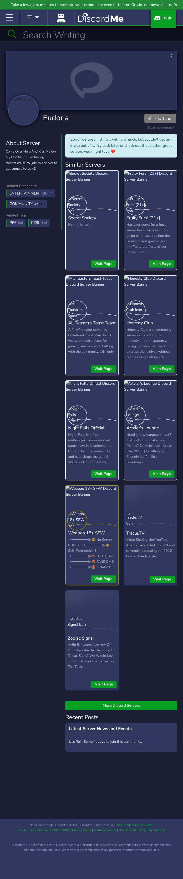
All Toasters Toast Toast (92, 323)
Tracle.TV (135, 533)
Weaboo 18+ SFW (86, 533)
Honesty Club (140, 323)
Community (27, 203)
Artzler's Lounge (143, 428)
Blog (148, 830)
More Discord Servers (121, 705)
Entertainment (31, 193)
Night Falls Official (86, 428)
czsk (39, 222)
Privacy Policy (82, 830)
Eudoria (56, 118)
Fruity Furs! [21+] (143, 218)
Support (160, 830)
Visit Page (103, 263)
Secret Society (82, 218)
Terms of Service (105, 830)
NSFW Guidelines (131, 830)
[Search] (12, 34)
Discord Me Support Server (135, 825)
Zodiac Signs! (81, 638)
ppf (16, 222)
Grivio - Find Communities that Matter (44, 830)
